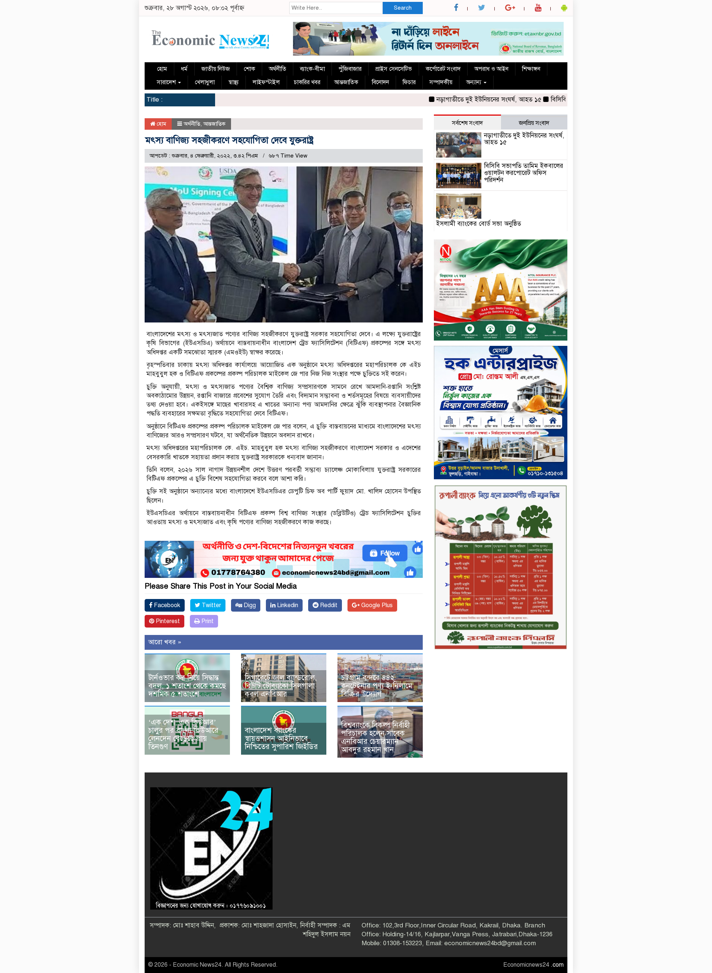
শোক (249, 69)
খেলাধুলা (205, 82)
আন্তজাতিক (346, 82)
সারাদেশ (167, 82)
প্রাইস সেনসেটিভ (393, 69)
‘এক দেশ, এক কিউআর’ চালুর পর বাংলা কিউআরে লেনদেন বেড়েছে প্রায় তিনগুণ (183, 734)
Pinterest (167, 621)
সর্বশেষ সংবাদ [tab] (467, 123)
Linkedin (287, 605)
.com (557, 965)
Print (207, 621)
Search (403, 7)
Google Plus (376, 605)
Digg (249, 605)
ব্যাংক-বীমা (312, 69)
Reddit (328, 605)
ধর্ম (184, 69)
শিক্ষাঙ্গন (531, 69)
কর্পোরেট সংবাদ (443, 69)
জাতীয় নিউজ (215, 69)
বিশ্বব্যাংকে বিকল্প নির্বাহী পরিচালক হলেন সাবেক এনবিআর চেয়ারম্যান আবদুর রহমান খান (375, 737)
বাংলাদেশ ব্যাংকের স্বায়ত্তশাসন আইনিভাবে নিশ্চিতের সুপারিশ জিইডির (281, 738)
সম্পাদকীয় (440, 82)
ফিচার (409, 82)
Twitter (210, 605)
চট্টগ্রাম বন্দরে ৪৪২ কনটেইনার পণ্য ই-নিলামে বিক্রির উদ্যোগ (376, 686)
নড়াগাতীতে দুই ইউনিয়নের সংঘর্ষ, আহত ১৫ (456, 99)
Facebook (166, 605)
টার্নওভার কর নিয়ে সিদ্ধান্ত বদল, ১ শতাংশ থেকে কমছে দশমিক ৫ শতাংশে (187, 686)
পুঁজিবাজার (350, 69)
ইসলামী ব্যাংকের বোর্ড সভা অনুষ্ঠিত (478, 224)
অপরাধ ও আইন (491, 69)
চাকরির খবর (307, 82)
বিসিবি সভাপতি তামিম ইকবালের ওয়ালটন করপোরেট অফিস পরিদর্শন (523, 172)
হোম (162, 69)
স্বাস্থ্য (233, 82)
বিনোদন (380, 82)
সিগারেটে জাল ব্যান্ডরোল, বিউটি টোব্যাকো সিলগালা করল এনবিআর (281, 686)
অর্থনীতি (277, 69)
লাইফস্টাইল (266, 82)
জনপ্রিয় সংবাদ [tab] (534, 123)
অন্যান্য (474, 82)
